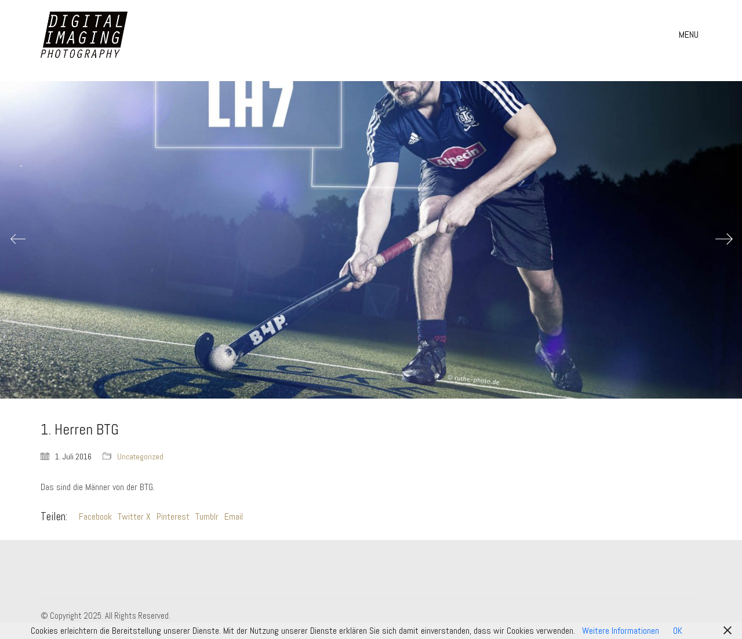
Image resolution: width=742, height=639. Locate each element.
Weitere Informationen (620, 631)
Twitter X (134, 516)
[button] (690, 35)
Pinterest (173, 516)
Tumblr (207, 516)
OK (677, 631)
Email (233, 516)
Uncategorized (140, 456)
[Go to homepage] (84, 35)
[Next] (724, 240)
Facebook (95, 516)
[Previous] (18, 240)
